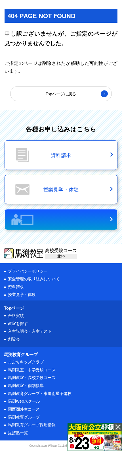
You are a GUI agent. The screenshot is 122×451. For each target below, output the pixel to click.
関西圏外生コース (24, 409)
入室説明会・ (30, 331)
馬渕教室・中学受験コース (32, 369)
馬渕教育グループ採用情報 (32, 424)
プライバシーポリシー (28, 271)
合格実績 (16, 315)
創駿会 (14, 339)
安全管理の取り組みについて (34, 278)
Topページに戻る (61, 93)
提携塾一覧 (18, 432)
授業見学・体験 (22, 294)
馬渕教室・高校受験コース (32, 377)
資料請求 (16, 286)
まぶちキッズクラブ (26, 361)
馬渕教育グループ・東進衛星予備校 (39, 393)
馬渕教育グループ (24, 417)
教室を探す (18, 323)
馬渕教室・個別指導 (26, 385)
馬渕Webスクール (24, 401)
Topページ (14, 308)
